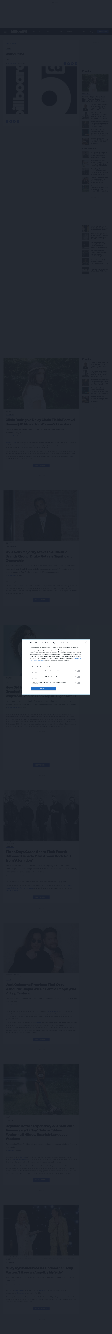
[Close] (86, 643)
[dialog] (56, 667)
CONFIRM (43, 689)
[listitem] (56, 667)
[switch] (77, 671)
